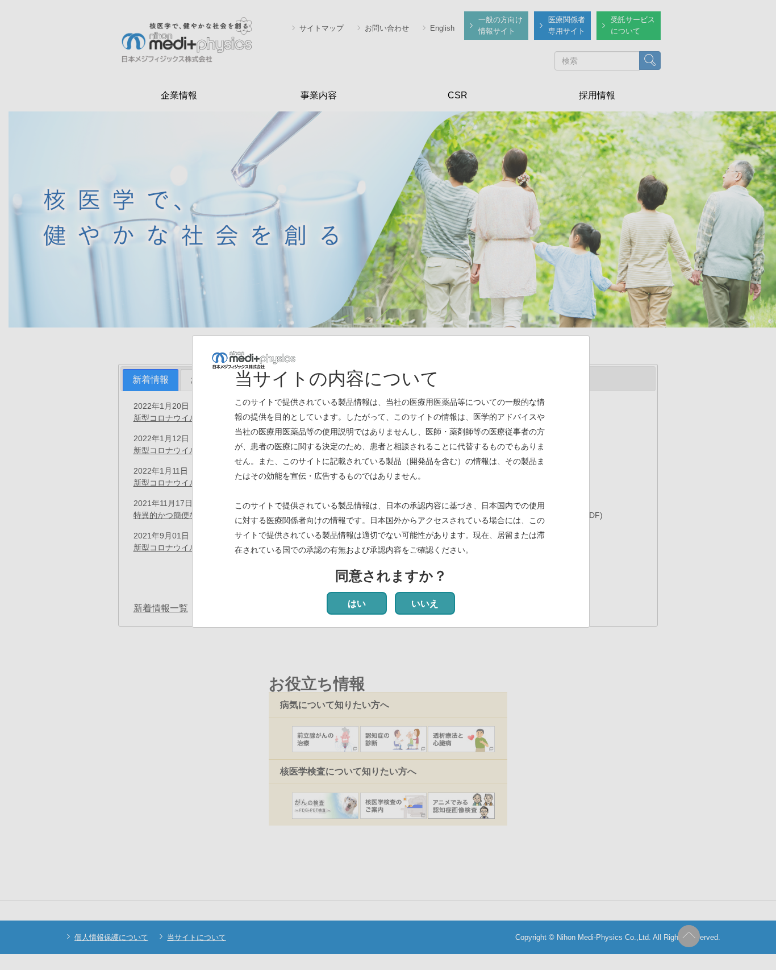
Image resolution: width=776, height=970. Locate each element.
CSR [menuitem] (458, 95)
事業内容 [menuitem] (319, 95)
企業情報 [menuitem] (179, 95)
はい (357, 603)
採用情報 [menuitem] (597, 95)
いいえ (425, 603)
